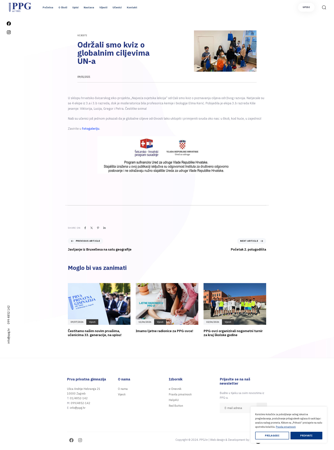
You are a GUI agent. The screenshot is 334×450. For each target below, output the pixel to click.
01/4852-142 (79, 398)
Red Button (176, 405)
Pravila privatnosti (286, 426)
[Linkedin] (104, 228)
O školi (62, 7)
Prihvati (306, 435)
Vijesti (103, 7)
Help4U (174, 400)
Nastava (89, 7)
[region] (288, 425)
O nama (123, 389)
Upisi (75, 7)
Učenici (117, 7)
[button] (323, 7)
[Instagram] (8, 32)
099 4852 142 (8, 314)
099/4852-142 (80, 403)
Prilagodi (272, 435)
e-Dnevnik (175, 389)
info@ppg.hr (8, 336)
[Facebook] (8, 23)
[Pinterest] (98, 228)
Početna (48, 7)
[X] (91, 228)
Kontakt (132, 7)
